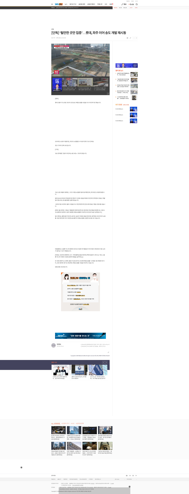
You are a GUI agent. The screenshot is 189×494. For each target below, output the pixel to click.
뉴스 (66, 4)
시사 (106, 4)
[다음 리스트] (106, 362)
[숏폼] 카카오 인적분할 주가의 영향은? (64, 8)
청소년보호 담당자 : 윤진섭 (77, 485)
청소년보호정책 (83, 479)
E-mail (112, 483)
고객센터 (91, 479)
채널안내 (53, 479)
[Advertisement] (11, 477)
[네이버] (130, 475)
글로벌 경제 (82, 4)
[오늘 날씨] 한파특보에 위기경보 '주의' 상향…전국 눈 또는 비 (95, 344)
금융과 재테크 (91, 4)
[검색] (136, 4)
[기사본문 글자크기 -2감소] (134, 38)
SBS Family (117, 479)
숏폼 (110, 4)
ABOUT (59, 479)
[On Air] (131, 4)
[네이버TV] (136, 475)
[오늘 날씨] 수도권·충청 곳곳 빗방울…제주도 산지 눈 (93, 346)
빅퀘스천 (99, 4)
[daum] (133, 476)
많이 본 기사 (73, 4)
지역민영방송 (129, 479)
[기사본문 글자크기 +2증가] (136, 38)
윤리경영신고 (98, 479)
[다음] (108, 93)
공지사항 (53, 475)
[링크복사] (130, 38)
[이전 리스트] (103, 362)
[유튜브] (126, 475)
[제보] (124, 4)
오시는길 (92, 483)
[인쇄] (127, 38)
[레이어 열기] (52, 4)
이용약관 (65, 479)
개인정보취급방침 (73, 479)
